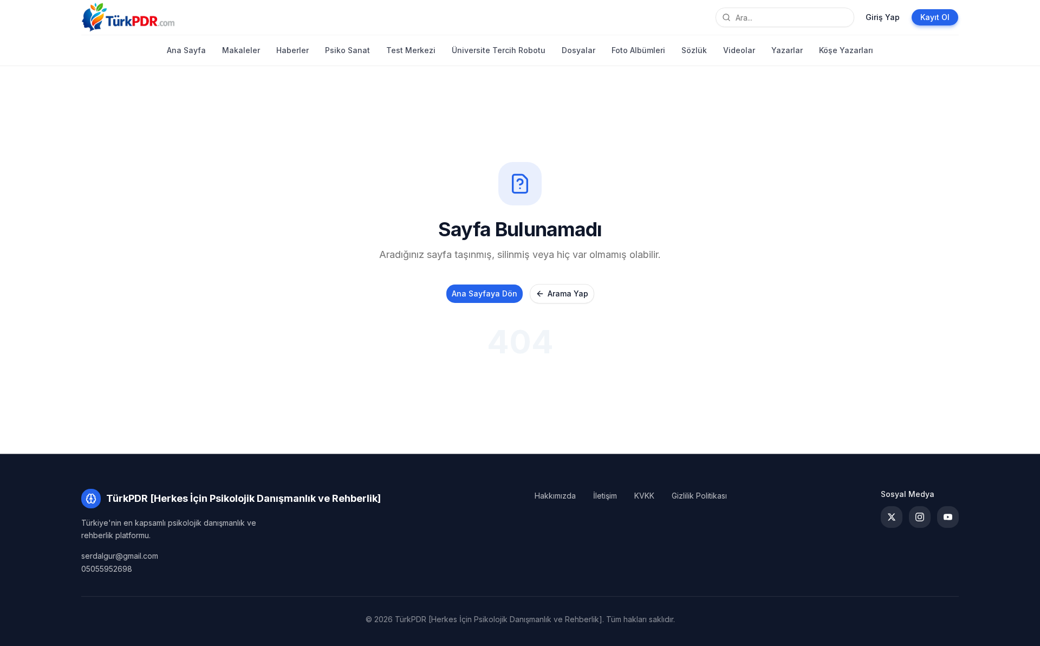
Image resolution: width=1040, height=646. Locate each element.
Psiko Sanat (347, 50)
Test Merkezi (410, 50)
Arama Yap (568, 293)
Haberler (292, 50)
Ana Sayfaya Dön (484, 293)
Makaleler (241, 50)
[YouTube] (948, 517)
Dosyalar (578, 50)
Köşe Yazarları (846, 50)
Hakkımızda (555, 495)
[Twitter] (891, 517)
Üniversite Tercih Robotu (498, 50)
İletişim (605, 495)
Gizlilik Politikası (699, 495)
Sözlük (694, 50)
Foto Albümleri (638, 50)
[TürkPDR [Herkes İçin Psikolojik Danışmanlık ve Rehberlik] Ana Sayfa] (128, 17)
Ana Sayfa (186, 50)
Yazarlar (787, 50)
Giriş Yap (883, 17)
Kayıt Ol (935, 17)
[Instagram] (920, 517)
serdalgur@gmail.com (119, 555)
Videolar (739, 50)
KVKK (644, 495)
